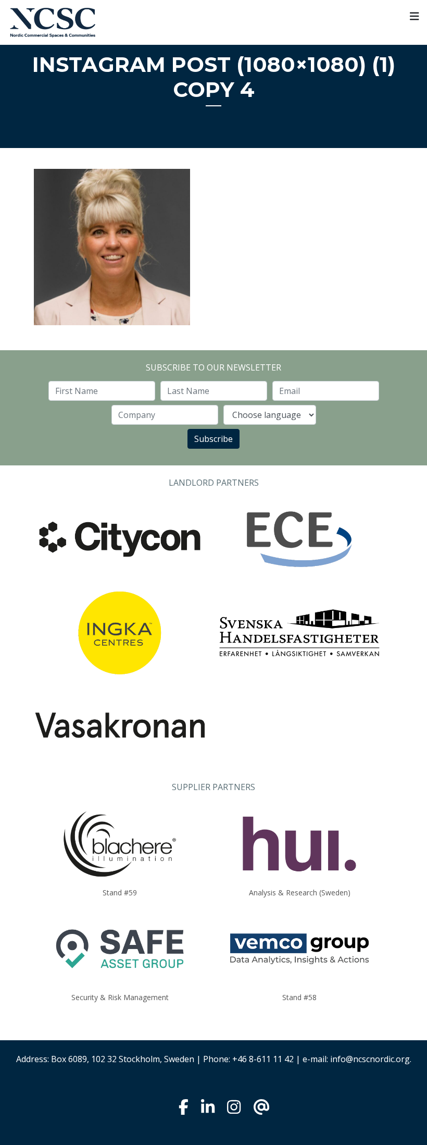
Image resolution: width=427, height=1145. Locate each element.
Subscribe (213, 439)
